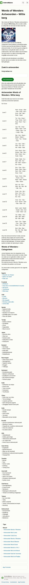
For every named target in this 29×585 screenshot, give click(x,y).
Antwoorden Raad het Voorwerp (12, 553)
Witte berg (5, 291)
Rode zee (5, 278)
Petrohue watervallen (8, 302)
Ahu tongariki (5, 300)
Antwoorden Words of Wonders (12, 529)
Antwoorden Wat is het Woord (12, 550)
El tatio (4, 296)
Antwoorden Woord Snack (11, 544)
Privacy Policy (5, 582)
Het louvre (5, 287)
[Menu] (27, 2)
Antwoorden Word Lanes (10, 532)
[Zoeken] (23, 2)
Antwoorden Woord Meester (11, 541)
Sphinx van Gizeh (7, 276)
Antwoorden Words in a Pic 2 (11, 547)
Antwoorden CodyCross (10, 535)
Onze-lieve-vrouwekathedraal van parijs (13, 285)
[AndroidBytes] (1, 2)
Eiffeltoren (5, 284)
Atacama (4, 298)
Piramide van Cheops (8, 275)
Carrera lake (5, 303)
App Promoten (7, 567)
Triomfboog (5, 289)
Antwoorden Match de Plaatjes (12, 556)
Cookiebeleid (13, 582)
